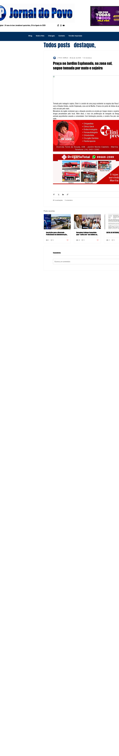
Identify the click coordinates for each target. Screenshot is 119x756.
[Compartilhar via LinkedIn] (63, 194)
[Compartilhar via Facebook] (54, 194)
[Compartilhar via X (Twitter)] (58, 194)
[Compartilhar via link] (67, 194)
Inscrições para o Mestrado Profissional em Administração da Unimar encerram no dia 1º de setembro (57, 233)
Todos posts (57, 45)
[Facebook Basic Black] (58, 25)
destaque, (85, 45)
